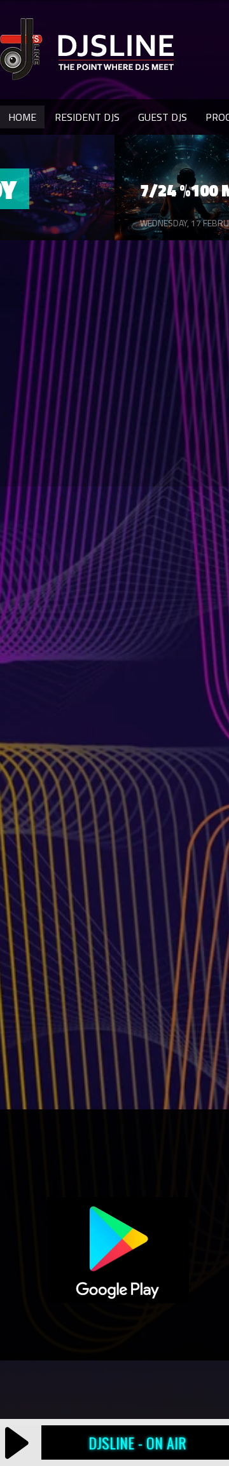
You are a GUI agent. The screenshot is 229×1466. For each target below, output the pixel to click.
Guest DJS (162, 117)
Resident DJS (87, 117)
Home (22, 117)
